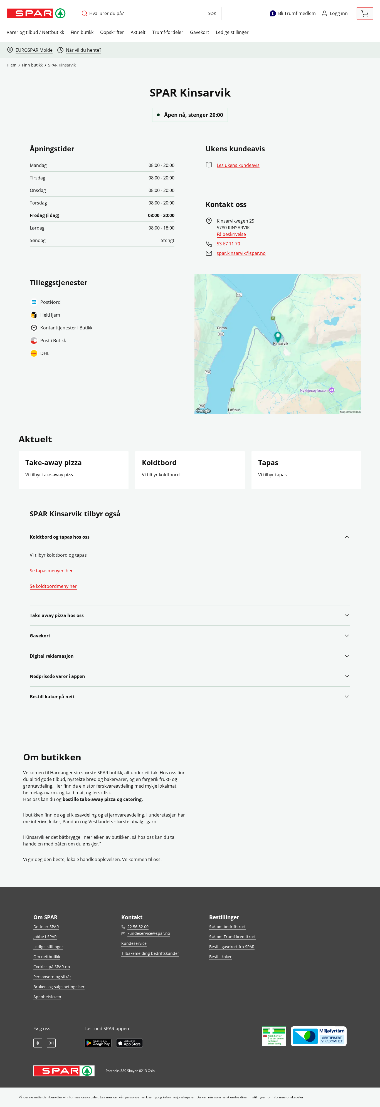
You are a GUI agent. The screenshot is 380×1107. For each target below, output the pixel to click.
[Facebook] (37, 1043)
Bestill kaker (220, 956)
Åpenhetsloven (47, 996)
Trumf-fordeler (167, 32)
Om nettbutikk (46, 956)
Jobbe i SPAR (45, 936)
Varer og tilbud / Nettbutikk (35, 32)
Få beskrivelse (231, 234)
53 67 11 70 (228, 244)
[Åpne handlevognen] (365, 13)
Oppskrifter (112, 32)
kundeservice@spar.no (148, 933)
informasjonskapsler (179, 1097)
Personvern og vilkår (52, 976)
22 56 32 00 (138, 926)
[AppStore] (129, 1043)
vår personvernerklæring (138, 1097)
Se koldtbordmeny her (53, 586)
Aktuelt (138, 32)
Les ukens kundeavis (238, 165)
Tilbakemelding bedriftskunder (150, 953)
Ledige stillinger (232, 32)
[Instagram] (51, 1043)
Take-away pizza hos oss (57, 615)
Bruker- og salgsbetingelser (59, 986)
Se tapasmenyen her (51, 571)
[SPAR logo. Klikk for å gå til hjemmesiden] (37, 13)
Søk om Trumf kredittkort (232, 936)
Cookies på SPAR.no (51, 966)
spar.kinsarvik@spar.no (241, 253)
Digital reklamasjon (52, 656)
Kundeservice (134, 943)
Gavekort (199, 32)
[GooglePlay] (98, 1043)
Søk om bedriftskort (227, 926)
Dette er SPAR (46, 926)
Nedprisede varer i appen (57, 676)
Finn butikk (82, 32)
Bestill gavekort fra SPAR (232, 946)
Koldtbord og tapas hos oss (60, 537)
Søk (212, 13)
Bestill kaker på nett (52, 697)
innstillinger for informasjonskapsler (275, 1097)
